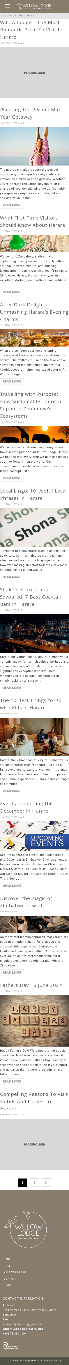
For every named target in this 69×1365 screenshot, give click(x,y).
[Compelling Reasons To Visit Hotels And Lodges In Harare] (34, 1144)
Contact (10, 1278)
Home (8, 1266)
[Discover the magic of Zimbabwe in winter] (34, 924)
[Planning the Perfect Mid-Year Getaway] (34, 146)
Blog (7, 1284)
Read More (12, 205)
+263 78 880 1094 (15, 1272)
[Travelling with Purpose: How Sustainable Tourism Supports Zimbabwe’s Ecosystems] (34, 434)
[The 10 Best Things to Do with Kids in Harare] (34, 737)
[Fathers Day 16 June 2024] (34, 1021)
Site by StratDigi (53, 1361)
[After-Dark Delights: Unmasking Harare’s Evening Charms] (34, 338)
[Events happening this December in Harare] (34, 836)
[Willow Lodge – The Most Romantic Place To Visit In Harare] (34, 72)
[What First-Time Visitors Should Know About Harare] (34, 243)
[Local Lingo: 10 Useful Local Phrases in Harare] (34, 527)
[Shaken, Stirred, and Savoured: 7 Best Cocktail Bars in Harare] (34, 633)
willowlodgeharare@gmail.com (23, 1324)
